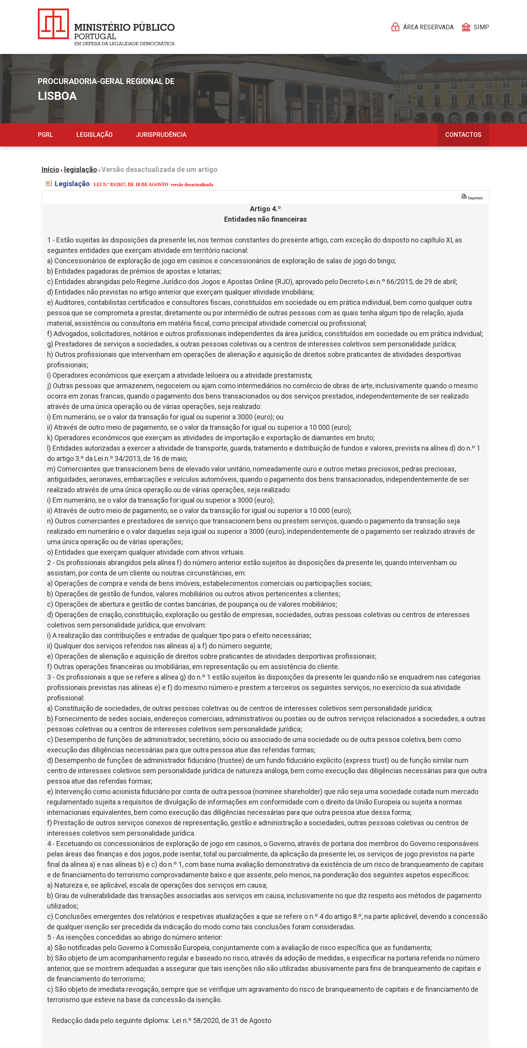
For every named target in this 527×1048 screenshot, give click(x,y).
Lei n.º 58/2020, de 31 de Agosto (221, 1020)
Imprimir (475, 198)
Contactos (463, 134)
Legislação (94, 134)
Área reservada (428, 27)
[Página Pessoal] (106, 26)
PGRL (45, 134)
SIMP (481, 27)
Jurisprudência (161, 134)
